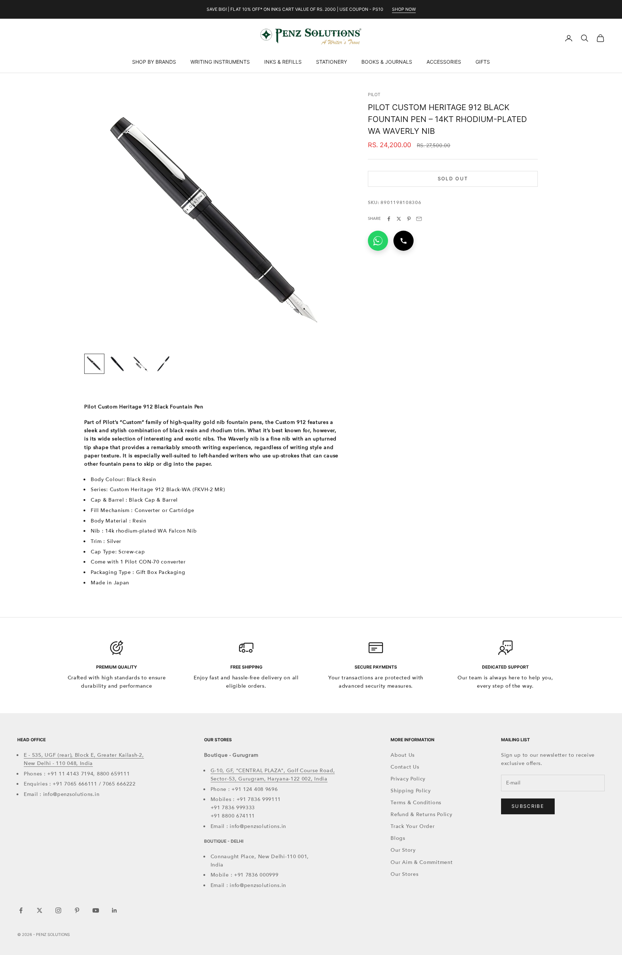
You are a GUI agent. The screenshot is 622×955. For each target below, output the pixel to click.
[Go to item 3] (140, 364)
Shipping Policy (411, 790)
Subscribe (527, 806)
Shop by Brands (154, 62)
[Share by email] (419, 219)
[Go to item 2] (117, 364)
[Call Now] (403, 241)
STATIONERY (331, 62)
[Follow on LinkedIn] (114, 910)
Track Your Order (412, 826)
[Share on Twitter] (399, 219)
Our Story (403, 850)
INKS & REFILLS (283, 62)
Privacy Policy (408, 778)
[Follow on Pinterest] (77, 910)
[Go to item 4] (163, 364)
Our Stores (404, 874)
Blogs (398, 838)
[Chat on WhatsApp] (378, 241)
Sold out (453, 178)
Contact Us (405, 767)
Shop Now (404, 9)
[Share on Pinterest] (409, 219)
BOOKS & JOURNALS (386, 62)
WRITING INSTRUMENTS (220, 62)
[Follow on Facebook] (20, 910)
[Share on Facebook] (389, 219)
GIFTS (482, 62)
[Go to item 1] (94, 364)
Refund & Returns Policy (421, 814)
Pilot (374, 94)
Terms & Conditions (416, 802)
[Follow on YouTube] (95, 910)
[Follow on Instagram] (58, 910)
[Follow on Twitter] (39, 910)
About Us (403, 755)
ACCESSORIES (444, 62)
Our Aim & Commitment (421, 862)
